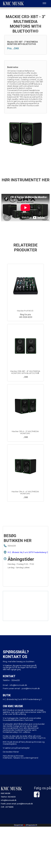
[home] (12, 3)
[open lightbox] (25, 134)
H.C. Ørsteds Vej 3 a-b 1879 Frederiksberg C (28, 552)
